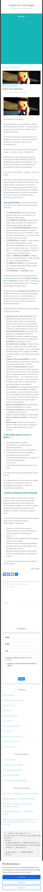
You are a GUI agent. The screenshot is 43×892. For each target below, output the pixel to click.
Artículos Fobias (7, 721)
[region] (21, 876)
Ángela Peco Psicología (21, 5)
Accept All (21, 877)
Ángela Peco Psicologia (19, 92)
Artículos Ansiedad (8, 695)
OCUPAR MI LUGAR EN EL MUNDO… (13, 765)
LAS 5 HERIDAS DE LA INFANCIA (29, 794)
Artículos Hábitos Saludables (11, 726)
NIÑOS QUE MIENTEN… (13, 89)
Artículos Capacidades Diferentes (13, 700)
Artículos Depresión (8, 705)
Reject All (21, 888)
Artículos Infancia (9, 86)
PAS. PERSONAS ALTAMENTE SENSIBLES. (15, 780)
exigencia (27, 581)
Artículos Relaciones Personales (12, 736)
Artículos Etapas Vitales (9, 716)
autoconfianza (14, 581)
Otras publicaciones (9, 747)
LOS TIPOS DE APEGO (9, 760)
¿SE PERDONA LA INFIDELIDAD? (12, 770)
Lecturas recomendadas (10, 741)
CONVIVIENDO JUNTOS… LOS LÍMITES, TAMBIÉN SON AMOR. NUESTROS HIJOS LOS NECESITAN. (20, 821)
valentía (25, 584)
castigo (22, 581)
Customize (21, 882)
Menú (23, 16)
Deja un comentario (8, 586)
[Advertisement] (21, 41)
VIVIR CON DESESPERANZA (10, 775)
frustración (34, 581)
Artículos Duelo (7, 711)
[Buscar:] (21, 603)
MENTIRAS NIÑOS (8, 584)
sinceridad (18, 584)
